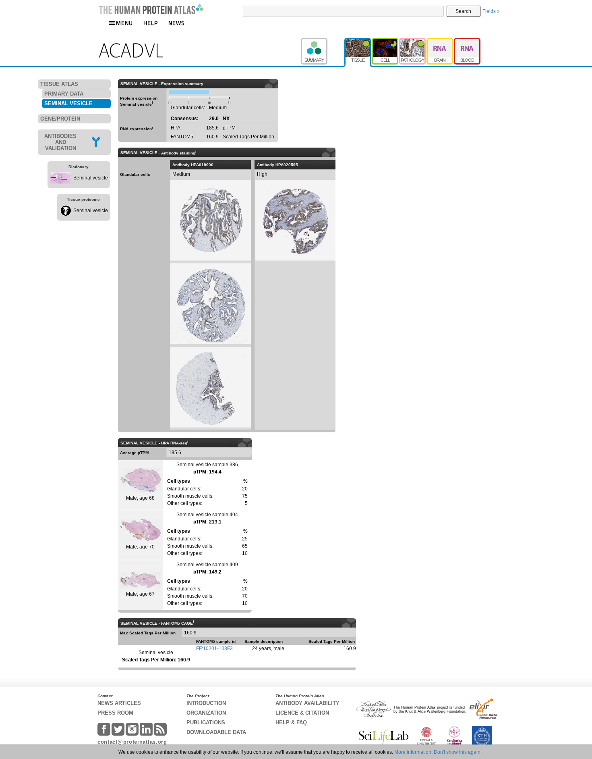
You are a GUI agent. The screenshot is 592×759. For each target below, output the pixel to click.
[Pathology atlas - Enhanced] (412, 41)
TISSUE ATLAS (59, 84)
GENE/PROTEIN (60, 119)
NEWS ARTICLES (119, 703)
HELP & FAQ (291, 722)
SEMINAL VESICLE (68, 103)
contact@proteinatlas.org (132, 742)
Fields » (491, 11)
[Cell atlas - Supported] (385, 41)
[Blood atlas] (467, 41)
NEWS (176, 23)
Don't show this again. (458, 752)
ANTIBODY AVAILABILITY (307, 703)
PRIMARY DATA (63, 94)
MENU (124, 23)
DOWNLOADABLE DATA (216, 732)
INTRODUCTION (206, 703)
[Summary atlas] (322, 41)
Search (463, 11)
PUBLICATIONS (205, 722)
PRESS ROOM (115, 713)
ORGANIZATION (206, 713)
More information (412, 752)
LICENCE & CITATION (302, 713)
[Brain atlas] (440, 41)
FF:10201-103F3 (214, 648)
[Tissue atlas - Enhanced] (358, 41)
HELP (150, 23)
